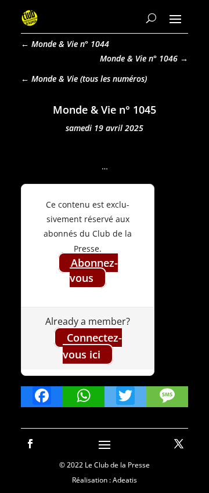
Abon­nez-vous (94, 270)
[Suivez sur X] (179, 443)
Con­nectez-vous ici (92, 346)
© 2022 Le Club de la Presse (104, 465)
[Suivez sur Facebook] (30, 443)
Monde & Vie (54, 78)
